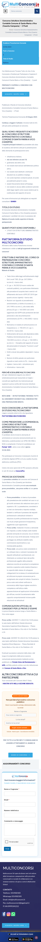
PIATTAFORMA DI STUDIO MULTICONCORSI (17, 241)
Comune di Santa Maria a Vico (15, 668)
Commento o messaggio (13, 821)
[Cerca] (37, 11)
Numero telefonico (11, 810)
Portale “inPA (6, 447)
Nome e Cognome (11, 789)
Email (6, 800)
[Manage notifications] (36, 937)
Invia (7, 849)
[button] (5, 11)
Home (11, 30)
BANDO (13, 201)
